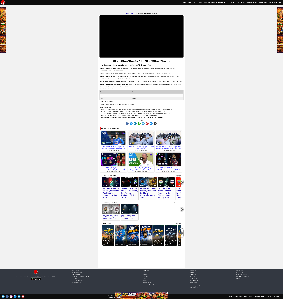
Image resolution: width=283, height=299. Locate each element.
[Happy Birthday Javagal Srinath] (146, 235)
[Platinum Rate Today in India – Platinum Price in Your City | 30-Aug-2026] (171, 235)
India (144, 272)
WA (139, 123)
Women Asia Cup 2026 (195, 2)
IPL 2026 (74, 278)
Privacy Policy (248, 296)
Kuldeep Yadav (193, 282)
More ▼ (274, 2)
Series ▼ (214, 2)
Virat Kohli (192, 272)
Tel (3, 296)
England (145, 278)
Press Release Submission (242, 276)
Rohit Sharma (193, 274)
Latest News (247, 2)
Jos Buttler (192, 284)
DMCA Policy (239, 272)
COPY (155, 123)
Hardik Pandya (193, 278)
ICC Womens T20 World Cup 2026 (80, 276)
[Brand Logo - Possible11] (36, 274)
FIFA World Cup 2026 (77, 280)
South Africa (146, 276)
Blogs (255, 2)
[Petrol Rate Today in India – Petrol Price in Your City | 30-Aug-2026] (158, 235)
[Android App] (35, 280)
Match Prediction (265, 2)
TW (131, 123)
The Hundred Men (76, 282)
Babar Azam (192, 276)
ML (151, 123)
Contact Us (271, 296)
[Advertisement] (141, 8)
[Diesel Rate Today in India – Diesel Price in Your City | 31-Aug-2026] (108, 235)
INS (11, 296)
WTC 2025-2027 (76, 274)
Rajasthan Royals (147, 282)
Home (184, 2)
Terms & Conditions (235, 296)
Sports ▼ (239, 2)
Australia (145, 274)
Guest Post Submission (241, 274)
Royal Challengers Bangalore (149, 284)
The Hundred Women (77, 272)
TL (143, 123)
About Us (279, 296)
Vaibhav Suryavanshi (195, 285)
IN (19, 296)
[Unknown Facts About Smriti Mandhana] (133, 235)
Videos (132, 13)
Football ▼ (230, 2)
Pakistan (145, 280)
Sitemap (238, 278)
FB (127, 123)
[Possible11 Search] (280, 2)
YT (23, 296)
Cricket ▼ (221, 2)
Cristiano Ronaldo (194, 287)
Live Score (206, 2)
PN (147, 123)
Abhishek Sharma (194, 280)
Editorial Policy (260, 296)
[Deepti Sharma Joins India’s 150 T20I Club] (121, 235)
